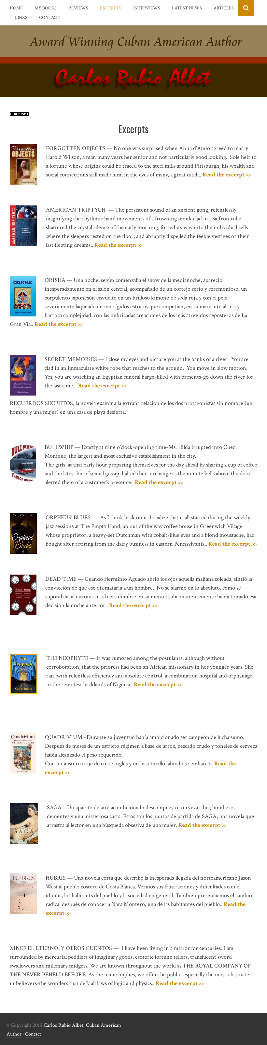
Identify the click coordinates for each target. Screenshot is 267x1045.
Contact (49, 18)
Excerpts (110, 8)
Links (21, 18)
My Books (46, 8)
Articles (224, 8)
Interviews (146, 8)
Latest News (187, 8)
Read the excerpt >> (227, 174)
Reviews (78, 8)
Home (16, 8)
